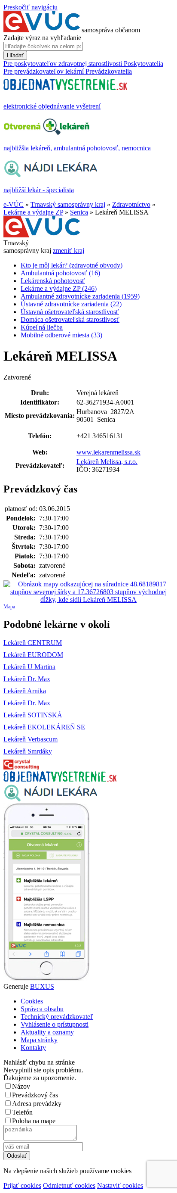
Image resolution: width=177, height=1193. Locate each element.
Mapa (9, 607)
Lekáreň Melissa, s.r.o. (106, 461)
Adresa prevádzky (36, 1103)
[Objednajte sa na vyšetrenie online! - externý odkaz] (59, 779)
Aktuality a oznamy (47, 1032)
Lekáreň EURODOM (33, 654)
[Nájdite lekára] (50, 799)
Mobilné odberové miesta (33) (61, 335)
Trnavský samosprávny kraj (68, 204)
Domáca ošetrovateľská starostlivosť (70, 319)
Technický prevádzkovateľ (57, 1016)
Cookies (32, 1001)
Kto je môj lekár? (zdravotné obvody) (71, 265)
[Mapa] (88, 592)
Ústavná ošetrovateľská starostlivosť (70, 311)
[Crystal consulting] (21, 767)
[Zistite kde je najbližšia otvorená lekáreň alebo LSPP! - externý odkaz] (46, 978)
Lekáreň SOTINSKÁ (32, 715)
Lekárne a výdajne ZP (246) (59, 288)
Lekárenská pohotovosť (53, 280)
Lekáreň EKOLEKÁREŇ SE (44, 727)
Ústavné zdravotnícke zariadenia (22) (71, 304)
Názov (21, 1086)
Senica (79, 212)
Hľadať (15, 55)
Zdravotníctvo (131, 204)
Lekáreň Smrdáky (27, 751)
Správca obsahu (42, 1008)
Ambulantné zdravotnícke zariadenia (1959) (80, 296)
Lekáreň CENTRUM (32, 642)
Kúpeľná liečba (42, 327)
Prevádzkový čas (35, 1095)
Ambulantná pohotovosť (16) (60, 273)
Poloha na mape (33, 1120)
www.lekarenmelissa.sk (108, 452)
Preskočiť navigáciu (30, 7)
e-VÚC (13, 204)
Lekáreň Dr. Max (26, 678)
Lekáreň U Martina (29, 666)
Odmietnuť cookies (69, 1185)
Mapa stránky (39, 1039)
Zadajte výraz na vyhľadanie (42, 37)
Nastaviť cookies (120, 1185)
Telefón (22, 1112)
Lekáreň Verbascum (30, 739)
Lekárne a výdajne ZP (33, 212)
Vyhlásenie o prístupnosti (54, 1024)
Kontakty (33, 1047)
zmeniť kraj (68, 250)
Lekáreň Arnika (24, 691)
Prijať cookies (22, 1185)
